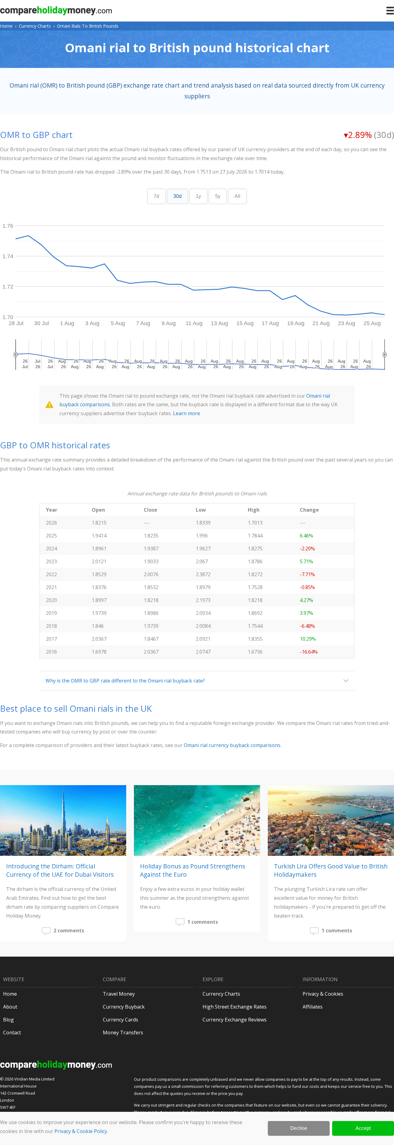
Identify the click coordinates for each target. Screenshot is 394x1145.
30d (177, 196)
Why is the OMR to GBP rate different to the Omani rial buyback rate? (125, 680)
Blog (8, 1019)
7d (156, 196)
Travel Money (119, 993)
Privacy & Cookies (323, 993)
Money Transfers (123, 1032)
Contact (12, 1032)
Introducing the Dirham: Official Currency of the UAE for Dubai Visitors (60, 870)
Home (6, 26)
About (10, 1006)
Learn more (186, 413)
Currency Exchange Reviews (235, 1019)
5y (217, 196)
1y (198, 196)
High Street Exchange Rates (235, 1006)
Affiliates (313, 1006)
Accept (363, 1128)
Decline (298, 1128)
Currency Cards (120, 1019)
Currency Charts (35, 26)
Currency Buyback (124, 1006)
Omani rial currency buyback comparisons (232, 745)
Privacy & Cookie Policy (80, 1131)
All (237, 196)
